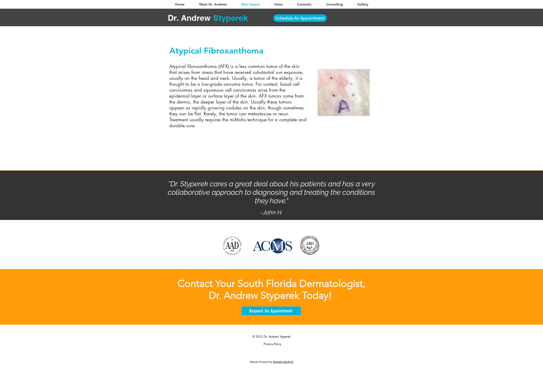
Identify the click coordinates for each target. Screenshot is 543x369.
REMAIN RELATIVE (283, 362)
